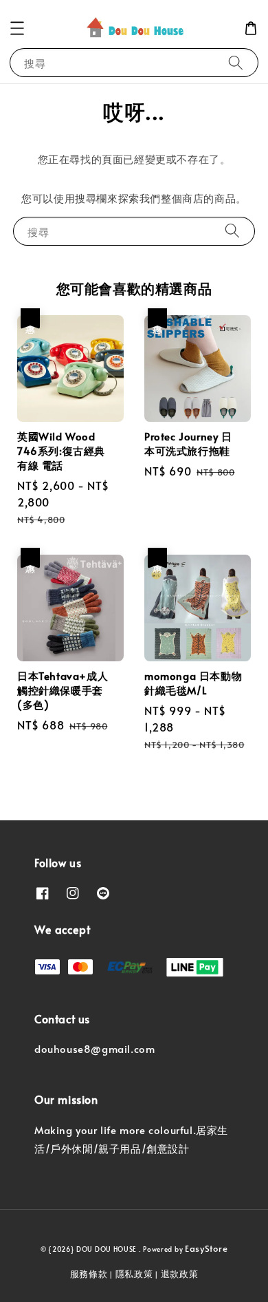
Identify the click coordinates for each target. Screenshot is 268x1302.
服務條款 (89, 1274)
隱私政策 (134, 1274)
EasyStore (206, 1248)
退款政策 (180, 1274)
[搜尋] (236, 62)
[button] (17, 28)
